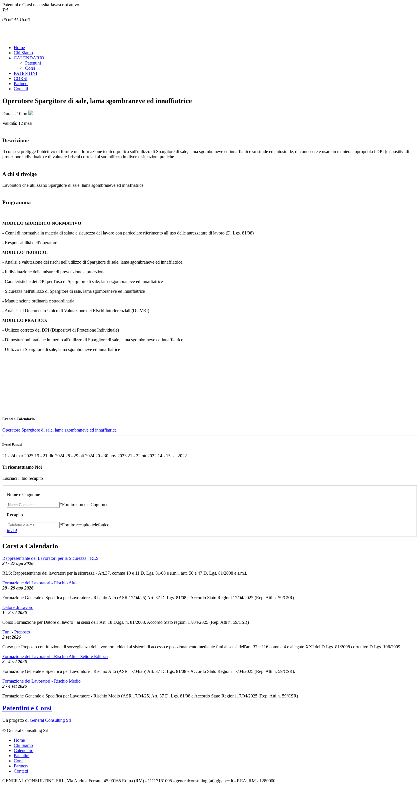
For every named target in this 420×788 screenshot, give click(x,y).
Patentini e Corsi (27, 708)
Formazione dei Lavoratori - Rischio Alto (39, 582)
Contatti (21, 88)
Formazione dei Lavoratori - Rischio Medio (41, 681)
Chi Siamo (23, 52)
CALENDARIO (29, 57)
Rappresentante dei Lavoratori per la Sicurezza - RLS (50, 558)
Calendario (23, 750)
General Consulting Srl (50, 720)
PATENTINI (25, 73)
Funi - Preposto (16, 631)
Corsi (30, 68)
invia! (12, 530)
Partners (21, 83)
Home (19, 47)
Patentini (33, 63)
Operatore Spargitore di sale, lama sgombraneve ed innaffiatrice (59, 430)
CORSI (20, 78)
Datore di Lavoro (17, 607)
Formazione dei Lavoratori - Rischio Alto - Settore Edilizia (55, 656)
